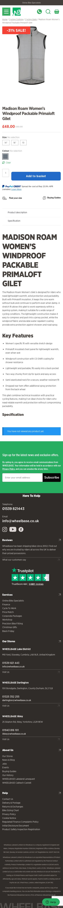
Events (5, 767)
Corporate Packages (12, 616)
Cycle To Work (9, 608)
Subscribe (51, 477)
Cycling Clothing (16, 19)
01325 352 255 (10, 696)
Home (4, 19)
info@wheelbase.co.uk (20, 520)
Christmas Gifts (9, 627)
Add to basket (36, 176)
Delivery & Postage (11, 802)
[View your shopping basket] (57, 12)
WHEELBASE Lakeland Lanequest (18, 778)
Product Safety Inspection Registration (21, 829)
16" (14, 142)
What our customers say (14, 559)
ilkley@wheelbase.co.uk (14, 733)
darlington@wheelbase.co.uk (16, 700)
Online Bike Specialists (31, 3)
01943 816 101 (10, 730)
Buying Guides (54, 197)
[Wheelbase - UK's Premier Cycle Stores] (23, 12)
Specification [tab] (14, 220)
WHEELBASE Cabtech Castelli (16, 782)
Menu (6, 12)
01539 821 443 (10, 663)
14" (6, 142)
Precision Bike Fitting (12, 623)
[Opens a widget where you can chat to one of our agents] (51, 902)
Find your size (15, 198)
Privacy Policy (8, 468)
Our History (7, 775)
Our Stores (7, 756)
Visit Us (5, 672)
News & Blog (8, 759)
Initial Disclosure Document (15, 825)
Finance (6, 604)
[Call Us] (39, 12)
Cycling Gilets (31, 19)
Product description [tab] (17, 212)
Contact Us (7, 799)
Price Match (8, 612)
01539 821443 (13, 508)
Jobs (4, 763)
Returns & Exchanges (12, 806)
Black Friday (8, 631)
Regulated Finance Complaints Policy (20, 821)
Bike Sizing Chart (10, 810)
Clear (8, 162)
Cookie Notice (9, 818)
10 (23, 142)
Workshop (7, 619)
